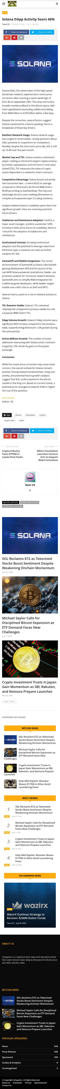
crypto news (9, 420)
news (21, 420)
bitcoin (18, 415)
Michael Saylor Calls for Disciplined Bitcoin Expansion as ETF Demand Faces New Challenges (28, 625)
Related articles (10, 502)
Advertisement (40, 1082)
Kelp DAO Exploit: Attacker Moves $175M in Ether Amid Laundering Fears (35, 784)
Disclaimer (17, 1082)
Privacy (28, 1082)
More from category (12, 506)
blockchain (30, 415)
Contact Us (6, 1085)
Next (12, 702)
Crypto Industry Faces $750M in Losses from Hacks (12, 454)
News (5, 12)
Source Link (8, 397)
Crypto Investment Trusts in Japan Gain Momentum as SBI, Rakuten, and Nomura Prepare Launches (29, 687)
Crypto (42, 415)
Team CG (6, 24)
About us (6, 1082)
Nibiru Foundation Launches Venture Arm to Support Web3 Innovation (47, 455)
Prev (6, 702)
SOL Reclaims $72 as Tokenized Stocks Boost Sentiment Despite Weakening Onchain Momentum (28, 563)
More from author (29, 502)
